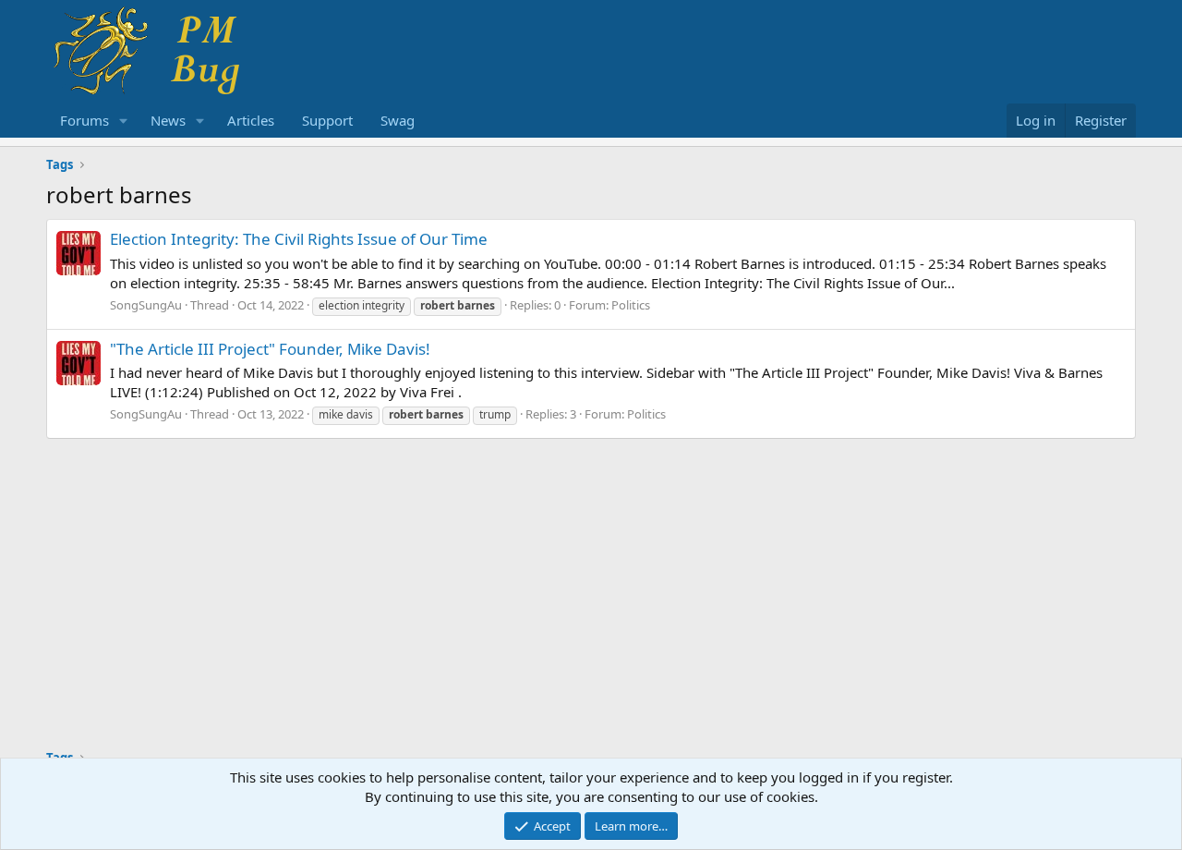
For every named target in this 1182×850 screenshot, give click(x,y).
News (168, 120)
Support (327, 120)
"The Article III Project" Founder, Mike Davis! (270, 348)
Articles (250, 120)
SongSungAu (146, 305)
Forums (84, 120)
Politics (630, 305)
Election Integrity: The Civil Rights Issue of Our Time (299, 238)
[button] (124, 120)
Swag (397, 120)
